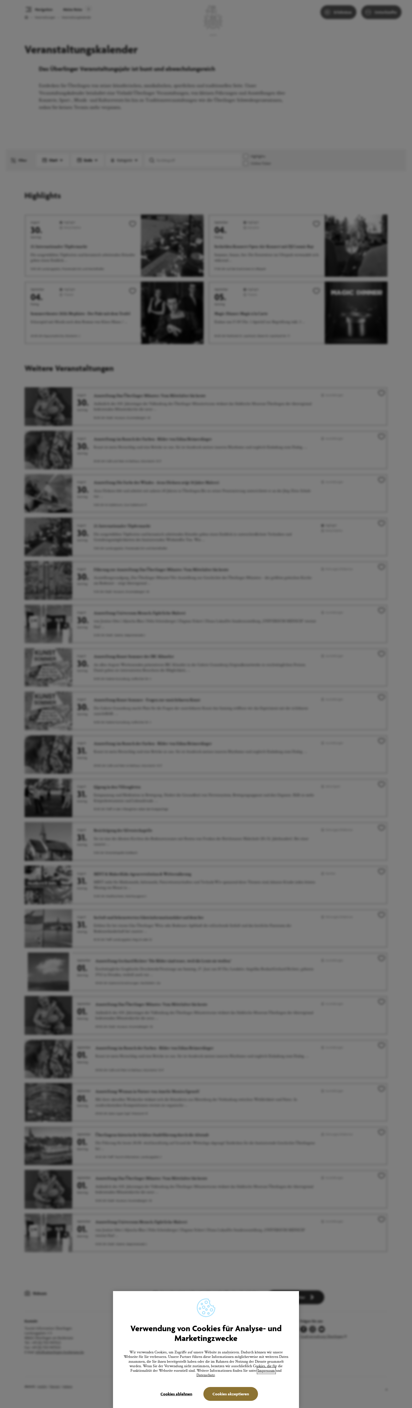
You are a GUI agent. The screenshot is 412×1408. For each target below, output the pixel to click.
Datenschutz (205, 1375)
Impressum (266, 1370)
